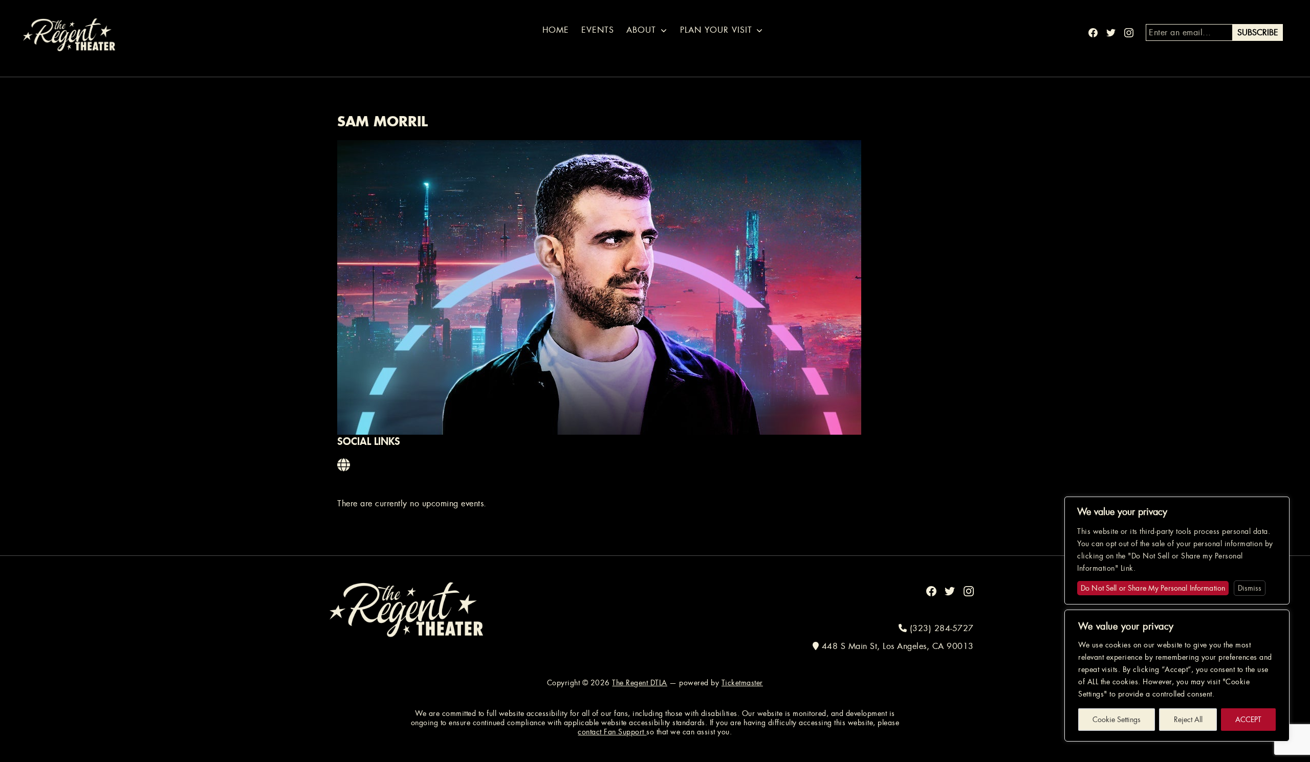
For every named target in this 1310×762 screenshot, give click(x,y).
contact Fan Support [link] (612, 731)
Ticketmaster (742, 682)
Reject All (1188, 719)
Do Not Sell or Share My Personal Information (1153, 588)
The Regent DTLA (639, 682)
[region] (1177, 676)
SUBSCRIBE (1257, 32)
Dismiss (1249, 588)
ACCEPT (1248, 719)
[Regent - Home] (406, 608)
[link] (344, 465)
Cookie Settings (1117, 719)
